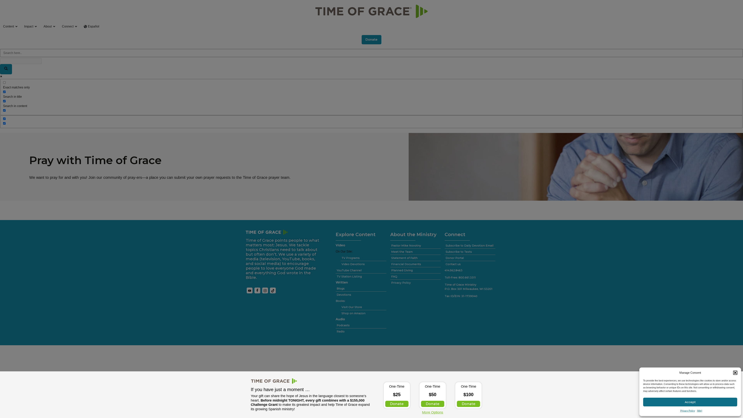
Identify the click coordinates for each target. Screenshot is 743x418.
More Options (432, 412)
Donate (397, 404)
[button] (735, 373)
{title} (699, 410)
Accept (690, 402)
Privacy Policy (687, 410)
